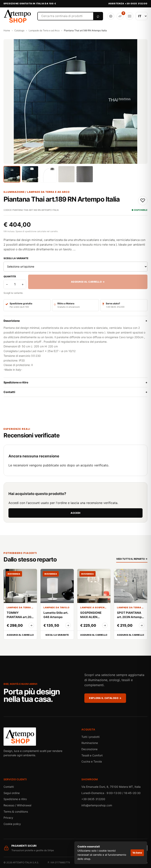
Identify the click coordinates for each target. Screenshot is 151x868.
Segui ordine (12, 793)
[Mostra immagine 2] (30, 174)
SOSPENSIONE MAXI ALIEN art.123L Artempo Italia (92, 615)
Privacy (8, 817)
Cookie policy (12, 824)
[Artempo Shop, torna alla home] (18, 16)
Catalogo (19, 30)
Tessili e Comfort (92, 755)
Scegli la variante (16, 258)
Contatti (75, 392)
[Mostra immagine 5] (84, 174)
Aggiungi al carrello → (88, 281)
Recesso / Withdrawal (17, 805)
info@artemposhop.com (96, 805)
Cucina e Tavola (91, 761)
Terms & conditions (16, 811)
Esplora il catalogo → (105, 698)
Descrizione (75, 321)
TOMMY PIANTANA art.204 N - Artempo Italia (20, 615)
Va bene (137, 852)
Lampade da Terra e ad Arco (44, 30)
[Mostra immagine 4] (66, 174)
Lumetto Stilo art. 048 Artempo (55, 615)
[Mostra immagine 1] (12, 174)
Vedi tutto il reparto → (131, 558)
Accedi (75, 512)
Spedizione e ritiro (75, 382)
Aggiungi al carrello (20, 635)
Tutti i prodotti (90, 736)
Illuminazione (89, 743)
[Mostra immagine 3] (48, 174)
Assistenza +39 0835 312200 (127, 3)
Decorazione (89, 749)
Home (7, 30)
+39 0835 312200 (93, 799)
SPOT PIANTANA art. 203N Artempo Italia (130, 615)
